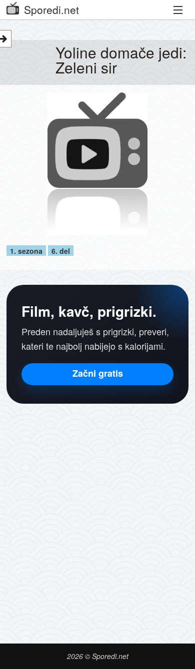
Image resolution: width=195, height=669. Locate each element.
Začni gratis (97, 373)
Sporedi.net (51, 9)
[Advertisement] (97, 516)
